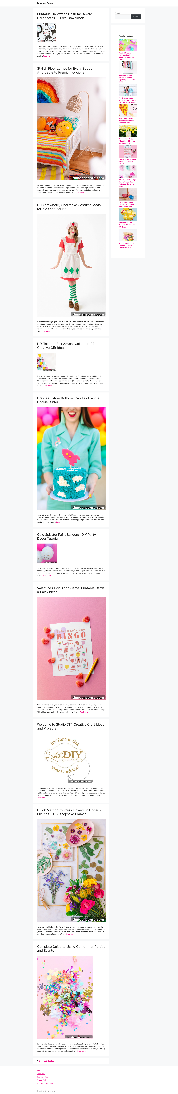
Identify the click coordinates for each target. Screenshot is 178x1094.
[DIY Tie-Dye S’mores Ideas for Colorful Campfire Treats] (128, 235)
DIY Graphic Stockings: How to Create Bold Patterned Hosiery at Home (127, 183)
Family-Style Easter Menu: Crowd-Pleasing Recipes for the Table (127, 100)
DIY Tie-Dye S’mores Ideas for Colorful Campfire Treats (126, 245)
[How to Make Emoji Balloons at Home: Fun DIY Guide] (128, 214)
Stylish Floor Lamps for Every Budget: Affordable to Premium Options (65, 70)
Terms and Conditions (45, 1083)
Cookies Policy (42, 1077)
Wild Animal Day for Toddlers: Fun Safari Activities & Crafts (126, 204)
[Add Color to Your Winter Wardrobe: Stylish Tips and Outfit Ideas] (128, 67)
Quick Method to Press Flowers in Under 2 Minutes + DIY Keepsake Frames (69, 812)
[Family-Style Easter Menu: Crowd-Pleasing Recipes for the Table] (128, 90)
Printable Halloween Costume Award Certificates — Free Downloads (64, 16)
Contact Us (41, 1074)
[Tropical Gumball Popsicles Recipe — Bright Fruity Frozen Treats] (128, 45)
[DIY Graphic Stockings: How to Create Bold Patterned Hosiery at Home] (128, 172)
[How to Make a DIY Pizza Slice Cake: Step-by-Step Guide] (128, 110)
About (39, 1071)
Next (51, 1061)
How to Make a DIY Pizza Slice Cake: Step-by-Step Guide (127, 121)
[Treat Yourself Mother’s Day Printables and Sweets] (128, 151)
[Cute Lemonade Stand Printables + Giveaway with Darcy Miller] (128, 131)
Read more (47, 56)
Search (117, 13)
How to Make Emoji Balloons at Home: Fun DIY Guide (127, 225)
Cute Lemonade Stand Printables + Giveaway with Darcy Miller (127, 141)
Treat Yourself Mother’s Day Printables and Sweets (127, 161)
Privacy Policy (42, 1080)
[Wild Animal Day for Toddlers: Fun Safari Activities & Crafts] (128, 194)
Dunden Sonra (45, 3)
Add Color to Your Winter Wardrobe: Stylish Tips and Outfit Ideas (127, 79)
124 (45, 1061)
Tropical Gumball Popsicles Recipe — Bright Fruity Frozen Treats (126, 56)
